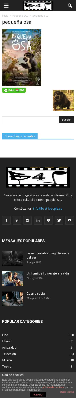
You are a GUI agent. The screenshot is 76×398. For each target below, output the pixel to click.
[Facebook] (6, 220)
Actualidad (9, 347)
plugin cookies (67, 392)
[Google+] (17, 220)
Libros (6, 341)
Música (7, 360)
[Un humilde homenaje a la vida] (12, 278)
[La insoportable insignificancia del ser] (12, 258)
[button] (70, 5)
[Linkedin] (38, 220)
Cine (5, 335)
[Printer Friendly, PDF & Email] (14, 90)
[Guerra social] (12, 299)
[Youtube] (69, 220)
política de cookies (53, 387)
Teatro (6, 366)
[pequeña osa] (21, 85)
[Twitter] (59, 220)
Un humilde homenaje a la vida (48, 273)
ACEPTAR (38, 394)
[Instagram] (27, 220)
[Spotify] (48, 220)
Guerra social (36, 293)
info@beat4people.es (47, 208)
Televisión (9, 354)
